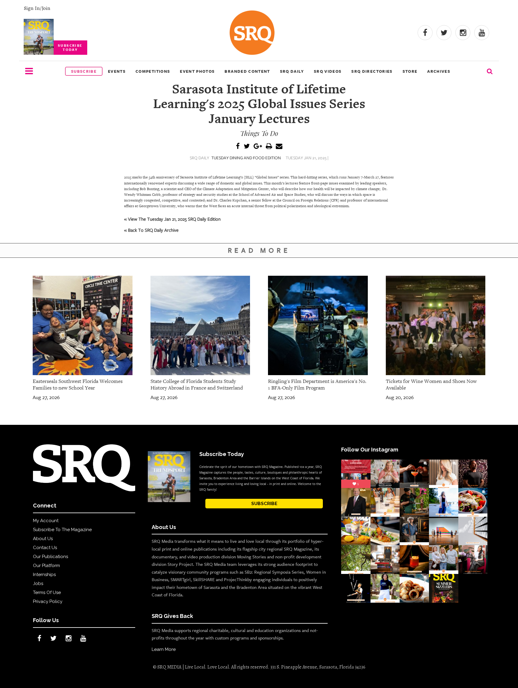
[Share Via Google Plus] (258, 146)
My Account (45, 520)
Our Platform (46, 565)
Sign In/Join (37, 8)
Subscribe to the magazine (62, 529)
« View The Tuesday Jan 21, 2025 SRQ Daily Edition (172, 219)
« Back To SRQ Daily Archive (151, 230)
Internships (44, 574)
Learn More (164, 649)
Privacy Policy (47, 601)
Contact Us (45, 547)
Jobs (38, 583)
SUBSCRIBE (264, 503)
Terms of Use (47, 592)
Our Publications (50, 556)
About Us (43, 538)
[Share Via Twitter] (247, 146)
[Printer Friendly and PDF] (269, 146)
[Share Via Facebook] (238, 146)
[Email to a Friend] (279, 146)
